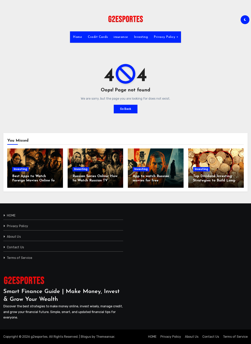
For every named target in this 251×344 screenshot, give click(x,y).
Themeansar (105, 337)
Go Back (125, 109)
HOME (11, 215)
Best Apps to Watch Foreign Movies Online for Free (34, 181)
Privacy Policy (165, 37)
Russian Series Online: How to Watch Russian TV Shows (95, 181)
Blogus (86, 337)
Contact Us (15, 247)
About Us (14, 236)
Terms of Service (19, 258)
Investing (141, 37)
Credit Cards (98, 37)
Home (77, 37)
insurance (121, 37)
